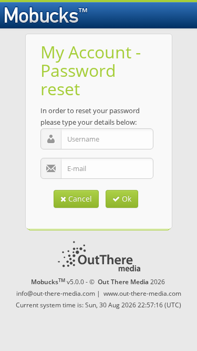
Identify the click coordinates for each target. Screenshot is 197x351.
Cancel (79, 199)
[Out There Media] (99, 256)
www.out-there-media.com (142, 293)
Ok (125, 199)
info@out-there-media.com (55, 293)
